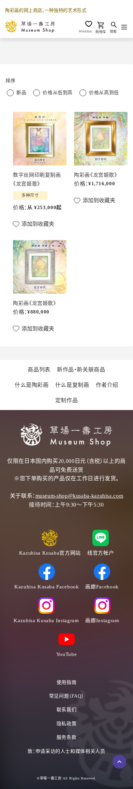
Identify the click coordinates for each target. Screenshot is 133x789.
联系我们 (67, 709)
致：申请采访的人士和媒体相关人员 (66, 751)
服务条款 (67, 737)
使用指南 (67, 682)
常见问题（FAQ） (66, 696)
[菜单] (124, 26)
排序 (10, 80)
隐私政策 (67, 723)
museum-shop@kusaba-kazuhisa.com (79, 496)
